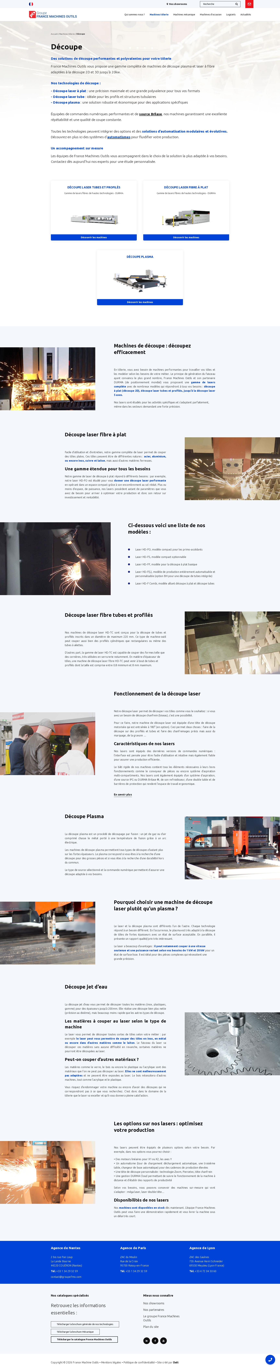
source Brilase (150, 114)
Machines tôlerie (67, 34)
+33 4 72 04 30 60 (202, 1271)
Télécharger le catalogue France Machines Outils (84, 1339)
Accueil (54, 34)
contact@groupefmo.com (66, 1277)
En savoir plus (123, 794)
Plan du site (151, 1326)
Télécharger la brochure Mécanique (75, 1332)
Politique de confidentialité (139, 1362)
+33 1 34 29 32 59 (64, 1271)
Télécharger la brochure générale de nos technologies (85, 1324)
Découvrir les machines (94, 237)
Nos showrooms (178, 4)
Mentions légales (111, 1362)
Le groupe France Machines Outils (161, 1318)
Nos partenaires (153, 1309)
